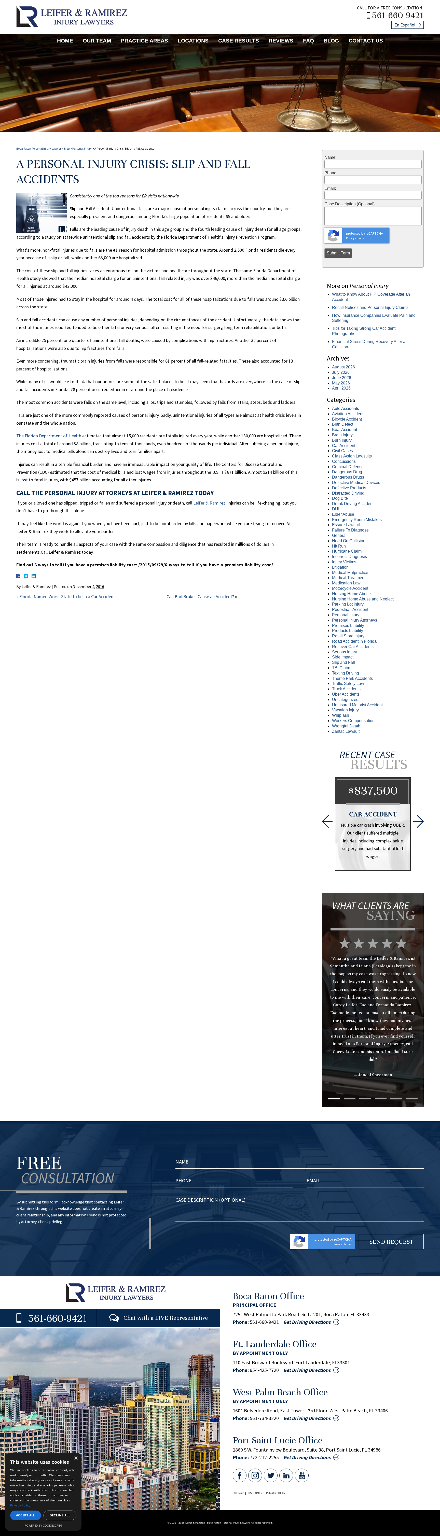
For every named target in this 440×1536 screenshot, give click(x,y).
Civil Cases (342, 451)
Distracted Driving (348, 493)
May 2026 (341, 383)
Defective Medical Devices (356, 482)
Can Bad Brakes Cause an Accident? (200, 596)
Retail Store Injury (348, 636)
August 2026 (343, 367)
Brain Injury (342, 435)
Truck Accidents (346, 689)
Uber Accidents (346, 694)
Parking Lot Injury (348, 604)
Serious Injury (344, 652)
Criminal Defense (348, 467)
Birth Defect (342, 424)
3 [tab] (365, 1098)
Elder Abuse (343, 514)
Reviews (281, 41)
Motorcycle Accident (350, 588)
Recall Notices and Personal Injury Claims (370, 307)
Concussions (344, 461)
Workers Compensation (353, 721)
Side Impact (342, 657)
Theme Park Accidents (352, 678)
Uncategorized (345, 699)
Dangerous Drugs (348, 477)
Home (65, 41)
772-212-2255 (264, 1457)
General (339, 535)
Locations (193, 41)
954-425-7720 (264, 1370)
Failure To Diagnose (350, 530)
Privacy (350, 238)
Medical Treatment (348, 578)
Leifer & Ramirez (209, 503)
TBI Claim (341, 668)
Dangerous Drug (347, 472)
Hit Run (339, 546)
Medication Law (346, 583)
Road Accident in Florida (354, 641)
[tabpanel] (373, 998)
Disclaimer (255, 1493)
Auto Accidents (345, 408)
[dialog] (43, 1492)
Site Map (238, 1493)
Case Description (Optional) (349, 204)
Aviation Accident (347, 414)
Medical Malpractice (350, 572)
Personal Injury (82, 148)
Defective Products (349, 488)
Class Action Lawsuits (352, 456)
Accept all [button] (25, 1515)
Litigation (340, 567)
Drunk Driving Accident (353, 503)
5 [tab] (396, 1098)
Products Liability (347, 630)
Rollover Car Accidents (353, 646)
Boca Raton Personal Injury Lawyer (38, 148)
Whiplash (340, 715)
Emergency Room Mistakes (357, 520)
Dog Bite (340, 498)
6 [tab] (412, 1098)
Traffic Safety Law (348, 683)
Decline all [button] (60, 1515)
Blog (331, 41)
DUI (335, 509)
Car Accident (343, 445)
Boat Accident (344, 429)
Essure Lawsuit (346, 525)
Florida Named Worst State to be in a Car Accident (67, 596)
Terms (360, 238)
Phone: (330, 173)
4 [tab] (381, 1098)
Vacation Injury (345, 710)
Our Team (97, 41)
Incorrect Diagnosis (349, 556)
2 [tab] (349, 1098)
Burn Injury (342, 440)
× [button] (76, 1458)
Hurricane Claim (347, 551)
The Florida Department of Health (48, 436)
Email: (330, 188)
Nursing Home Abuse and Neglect (363, 599)
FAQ (308, 41)
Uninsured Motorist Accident (357, 705)
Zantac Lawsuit (346, 731)
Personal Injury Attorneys (354, 620)
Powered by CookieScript (43, 1525)
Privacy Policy (275, 1493)
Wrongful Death (346, 726)
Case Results (238, 41)
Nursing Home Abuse (351, 594)
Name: (330, 157)
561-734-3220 (264, 1418)
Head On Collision (348, 541)
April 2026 (341, 388)
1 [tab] (334, 1098)
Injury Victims (344, 562)
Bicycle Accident (347, 419)
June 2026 (341, 378)
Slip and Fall (343, 662)
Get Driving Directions (307, 1322)
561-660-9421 (398, 15)
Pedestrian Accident (350, 609)
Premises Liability (348, 625)
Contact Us (366, 41)
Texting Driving (345, 673)
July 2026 (341, 372)
